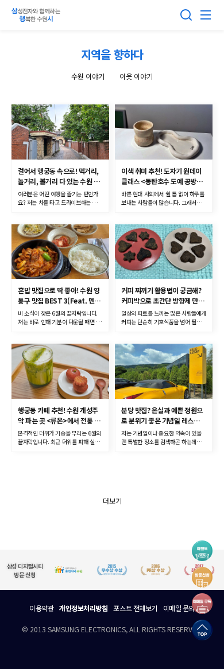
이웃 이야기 (136, 76)
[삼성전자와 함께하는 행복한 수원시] (37, 15)
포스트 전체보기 (135, 608)
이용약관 (41, 608)
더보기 (112, 500)
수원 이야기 (88, 76)
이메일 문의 (179, 608)
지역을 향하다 (112, 54)
